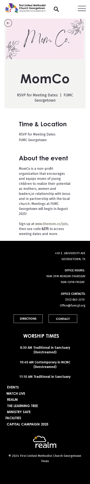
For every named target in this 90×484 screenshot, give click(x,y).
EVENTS (13, 387)
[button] (56, 9)
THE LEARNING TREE (22, 406)
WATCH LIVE (15, 394)
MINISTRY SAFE (19, 412)
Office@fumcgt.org (72, 305)
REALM (12, 400)
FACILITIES (13, 418)
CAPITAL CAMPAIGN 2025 (27, 424)
